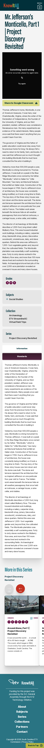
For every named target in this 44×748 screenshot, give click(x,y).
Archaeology (15, 315)
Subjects (22, 711)
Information (22, 348)
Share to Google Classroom (18, 103)
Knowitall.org (11, 6)
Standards (22, 356)
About (22, 706)
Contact (22, 731)
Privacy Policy (28, 742)
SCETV (13, 682)
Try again (22, 84)
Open (7, 299)
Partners (22, 10)
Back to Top (33, 745)
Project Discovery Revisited (23, 338)
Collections (22, 721)
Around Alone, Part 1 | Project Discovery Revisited (18, 631)
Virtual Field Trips (17, 322)
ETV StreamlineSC (18, 318)
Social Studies (16, 299)
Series (22, 716)
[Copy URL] (22, 78)
